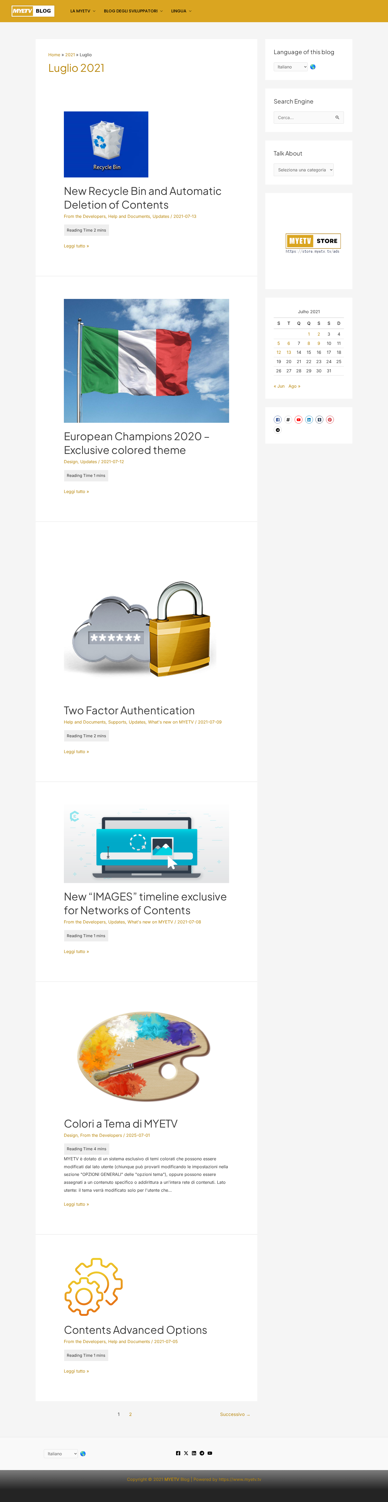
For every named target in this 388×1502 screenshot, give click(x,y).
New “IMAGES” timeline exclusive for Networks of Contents (145, 903)
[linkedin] (309, 420)
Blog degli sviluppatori (131, 11)
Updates (161, 216)
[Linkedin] (194, 1453)
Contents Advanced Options (135, 1329)
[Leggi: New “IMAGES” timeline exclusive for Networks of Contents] (146, 843)
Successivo (235, 1414)
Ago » (294, 386)
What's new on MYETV (171, 722)
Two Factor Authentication (129, 710)
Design (71, 461)
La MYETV (80, 11)
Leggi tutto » (76, 246)
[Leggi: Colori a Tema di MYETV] (143, 1056)
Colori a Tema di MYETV (121, 1123)
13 (289, 352)
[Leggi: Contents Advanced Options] (93, 1286)
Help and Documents (129, 216)
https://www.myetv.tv (240, 1479)
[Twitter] (186, 1453)
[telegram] (278, 430)
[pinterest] (330, 420)
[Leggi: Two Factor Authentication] (140, 620)
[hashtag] (289, 420)
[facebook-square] (278, 420)
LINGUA (178, 11)
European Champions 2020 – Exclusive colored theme (137, 442)
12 (279, 352)
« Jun (279, 386)
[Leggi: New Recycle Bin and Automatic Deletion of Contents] (106, 144)
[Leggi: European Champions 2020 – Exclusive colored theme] (146, 360)
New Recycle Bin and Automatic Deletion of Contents (143, 197)
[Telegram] (202, 1453)
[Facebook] (178, 1453)
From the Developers (85, 216)
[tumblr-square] (320, 420)
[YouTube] (209, 1453)
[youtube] (299, 420)
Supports (117, 722)
